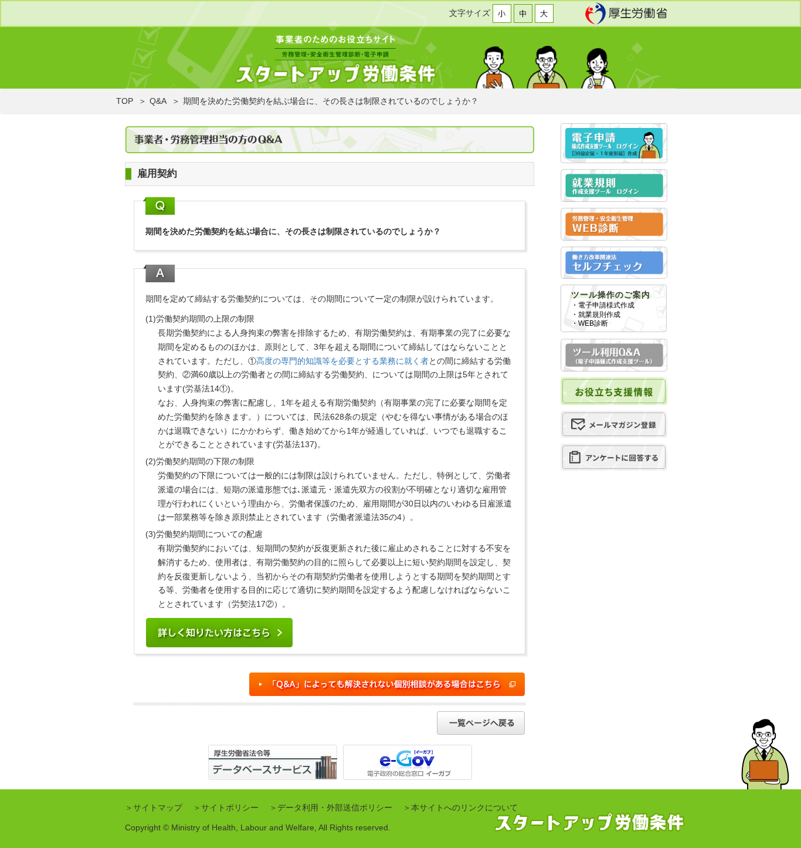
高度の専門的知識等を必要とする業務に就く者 (342, 361)
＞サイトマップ (153, 807)
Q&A (158, 101)
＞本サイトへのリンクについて (460, 807)
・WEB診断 (589, 323)
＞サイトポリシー (226, 807)
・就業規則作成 (595, 314)
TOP (124, 101)
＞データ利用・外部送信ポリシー (330, 807)
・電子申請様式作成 (602, 305)
